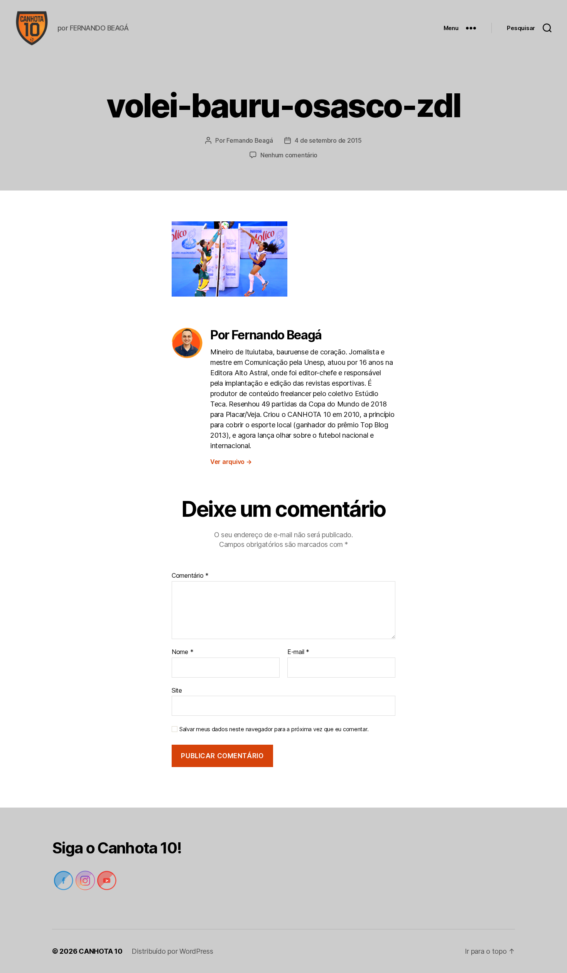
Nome (182, 652)
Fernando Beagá (249, 140)
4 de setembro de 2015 (328, 140)
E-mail (298, 652)
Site (177, 690)
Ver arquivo (231, 461)
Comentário (190, 575)
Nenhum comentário (288, 155)
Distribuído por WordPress (172, 951)
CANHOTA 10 (100, 951)
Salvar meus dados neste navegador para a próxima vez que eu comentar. (273, 729)
